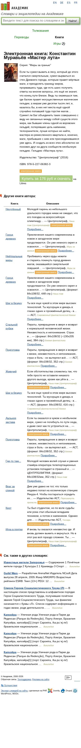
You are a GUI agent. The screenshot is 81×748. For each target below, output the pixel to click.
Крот (8, 507)
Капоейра (10, 614)
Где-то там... (13, 461)
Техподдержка (24, 679)
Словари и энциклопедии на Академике (32, 14)
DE (61, 3)
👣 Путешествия (9, 685)
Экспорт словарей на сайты (14, 690)
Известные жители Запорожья (24, 562)
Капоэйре (10, 633)
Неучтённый (13, 209)
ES (68, 3)
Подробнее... (35, 229)
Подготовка (13, 349)
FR (75, 3)
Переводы (21, 37)
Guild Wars (11, 573)
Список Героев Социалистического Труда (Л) (34, 588)
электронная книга (61, 225)
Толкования (40, 30)
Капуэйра (10, 652)
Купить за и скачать (46, 178)
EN (55, 3)
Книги (59, 37)
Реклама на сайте (40, 679)
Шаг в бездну (14, 303)
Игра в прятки (14, 529)
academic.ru (14, 6)
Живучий (11, 371)
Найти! (73, 20)
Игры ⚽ (59, 43)
